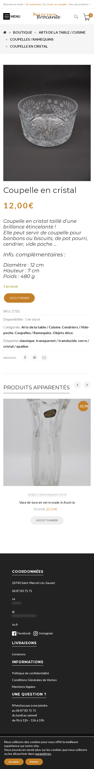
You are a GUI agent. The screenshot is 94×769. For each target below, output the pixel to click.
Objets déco (63, 333)
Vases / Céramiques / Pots (47, 494)
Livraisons (19, 654)
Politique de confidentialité (30, 673)
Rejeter (34, 761)
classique (27, 340)
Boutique (22, 32)
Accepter (14, 761)
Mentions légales (23, 686)
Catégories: (12, 327)
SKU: (7, 311)
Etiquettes (11, 340)
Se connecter (34, 4)
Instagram (46, 633)
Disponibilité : (13, 319)
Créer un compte (57, 4)
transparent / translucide (56, 340)
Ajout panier (19, 298)
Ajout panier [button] (47, 520)
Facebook (24, 633)
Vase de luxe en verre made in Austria (47, 502)
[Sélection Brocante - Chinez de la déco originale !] (47, 15)
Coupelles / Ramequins (32, 39)
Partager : (10, 357)
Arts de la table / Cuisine (62, 32)
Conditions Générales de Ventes (34, 680)
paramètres (43, 753)
